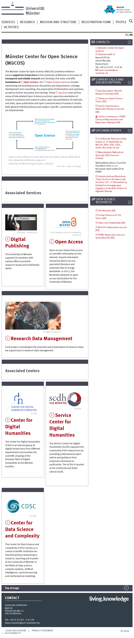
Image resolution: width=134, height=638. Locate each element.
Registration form (96, 22)
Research (27, 22)
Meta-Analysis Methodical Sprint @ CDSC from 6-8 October (109, 155)
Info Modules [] (107, 211)
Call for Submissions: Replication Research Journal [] (109, 109)
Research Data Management (41, 338)
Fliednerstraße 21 (106, 54)
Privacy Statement (42, 630)
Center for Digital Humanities (19, 427)
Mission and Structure (58, 22)
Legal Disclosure (15, 630)
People (121, 22)
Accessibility (13, 633)
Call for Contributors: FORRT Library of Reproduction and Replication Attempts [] (110, 120)
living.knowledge (109, 599)
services (63, 93)
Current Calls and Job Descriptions (110, 81)
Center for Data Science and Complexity (22, 530)
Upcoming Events (108, 130)
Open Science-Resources (106, 201)
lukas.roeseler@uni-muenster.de (22, 623)
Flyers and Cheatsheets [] (111, 223)
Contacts (103, 42)
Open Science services (58, 82)
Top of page (12, 588)
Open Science (31, 82)
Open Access (69, 242)
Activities (11, 27)
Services (8, 22)
